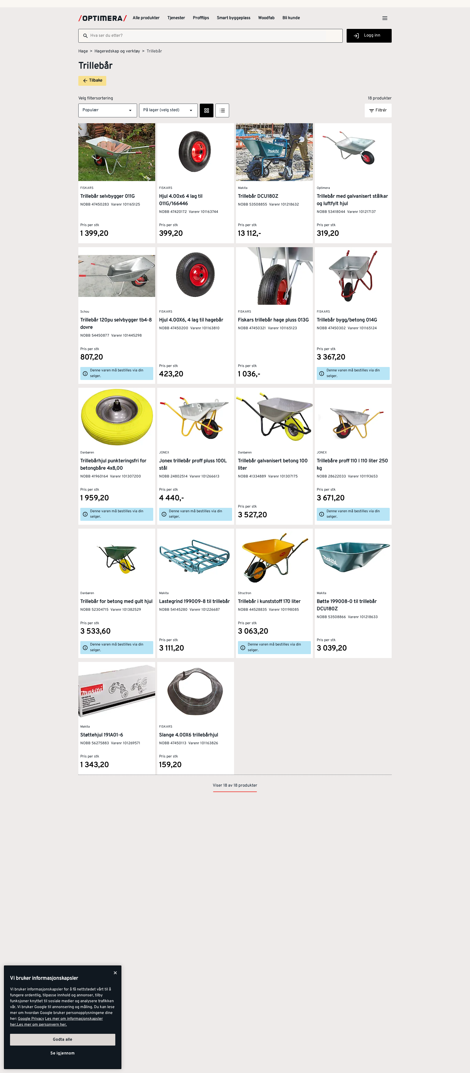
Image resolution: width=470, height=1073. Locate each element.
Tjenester (176, 18)
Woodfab (266, 18)
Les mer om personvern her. (42, 1024)
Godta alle (62, 1039)
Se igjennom (62, 1053)
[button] (107, 110)
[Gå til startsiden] (102, 18)
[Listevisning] (222, 110)
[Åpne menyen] (385, 18)
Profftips (201, 18)
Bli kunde (291, 18)
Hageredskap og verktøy (117, 51)
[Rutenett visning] (206, 110)
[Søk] (83, 36)
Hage (83, 51)
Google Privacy (31, 1018)
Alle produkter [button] (146, 18)
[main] (62, 1017)
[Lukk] (115, 972)
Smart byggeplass (233, 18)
